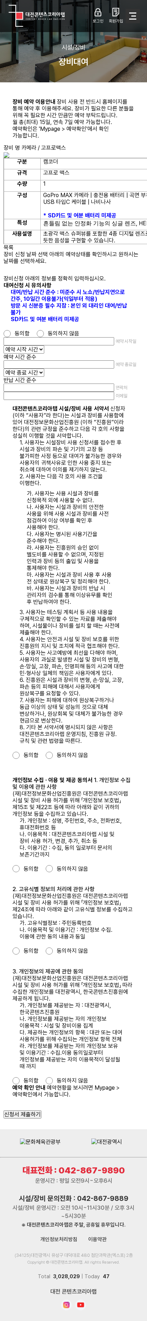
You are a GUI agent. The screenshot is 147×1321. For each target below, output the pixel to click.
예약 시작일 (126, 341)
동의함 (22, 333)
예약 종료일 (126, 364)
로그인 (98, 21)
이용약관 (97, 1239)
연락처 (121, 387)
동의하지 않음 (63, 333)
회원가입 (116, 21)
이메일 (121, 396)
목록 (9, 247)
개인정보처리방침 (58, 1239)
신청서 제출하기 (22, 1114)
